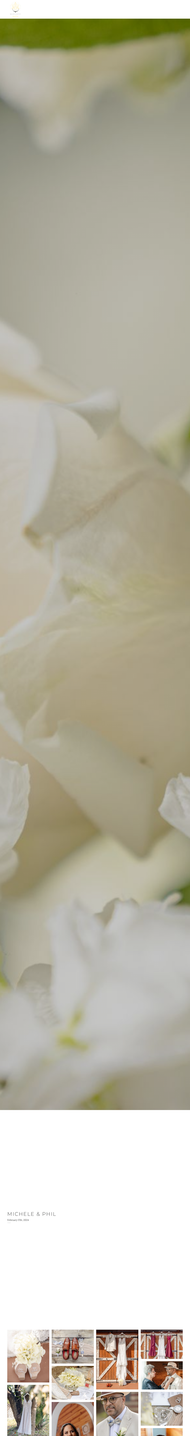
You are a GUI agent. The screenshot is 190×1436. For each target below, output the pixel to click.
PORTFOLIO (168, 9)
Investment (183, 9)
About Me (171, 9)
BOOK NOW (179, 9)
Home (164, 9)
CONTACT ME (175, 9)
